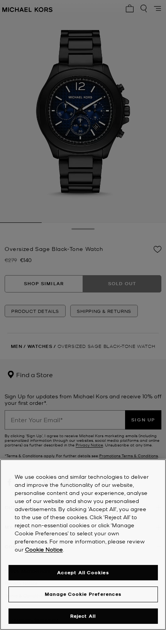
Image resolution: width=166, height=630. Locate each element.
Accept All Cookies (83, 572)
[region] (83, 544)
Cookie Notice (44, 549)
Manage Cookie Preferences (83, 594)
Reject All (83, 616)
